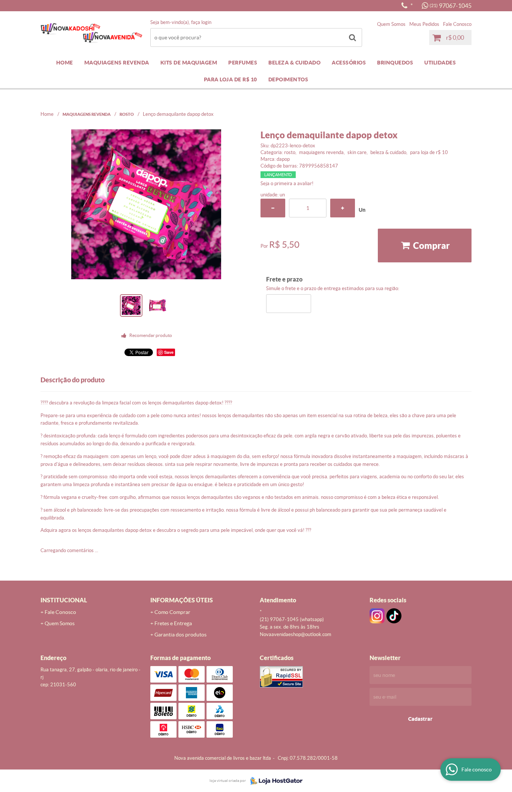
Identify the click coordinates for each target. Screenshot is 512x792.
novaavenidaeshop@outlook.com (295, 634)
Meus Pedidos (424, 24)
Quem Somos (391, 24)
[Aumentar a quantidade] (342, 208)
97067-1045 (451, 5)
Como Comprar (172, 612)
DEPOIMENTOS (288, 79)
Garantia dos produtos (180, 635)
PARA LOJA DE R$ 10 (230, 79)
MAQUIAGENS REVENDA (116, 63)
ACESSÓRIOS (349, 63)
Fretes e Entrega (173, 623)
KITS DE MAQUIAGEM (188, 63)
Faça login (201, 22)
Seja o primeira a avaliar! (286, 183)
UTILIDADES (440, 63)
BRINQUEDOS (395, 63)
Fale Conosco (457, 24)
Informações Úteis (181, 600)
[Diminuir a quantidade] (272, 208)
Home (64, 63)
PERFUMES (242, 63)
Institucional (63, 600)
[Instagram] (377, 615)
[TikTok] (393, 615)
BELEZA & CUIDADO (294, 63)
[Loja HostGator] (274, 781)
